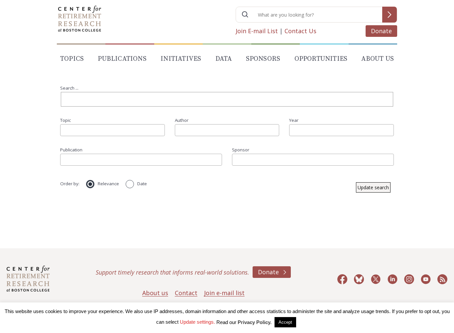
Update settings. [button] (197, 322)
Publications (122, 59)
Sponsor (240, 150)
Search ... (69, 88)
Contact (186, 293)
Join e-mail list (224, 293)
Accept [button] (285, 322)
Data (223, 59)
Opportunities (321, 59)
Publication (71, 150)
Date (142, 184)
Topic (65, 120)
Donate (381, 31)
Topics (72, 59)
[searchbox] (64, 130)
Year (293, 120)
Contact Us (300, 31)
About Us (377, 59)
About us (155, 293)
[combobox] (112, 130)
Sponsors (263, 59)
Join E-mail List (257, 31)
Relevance (108, 184)
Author (181, 120)
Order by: (69, 184)
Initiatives (181, 59)
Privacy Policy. (255, 322)
